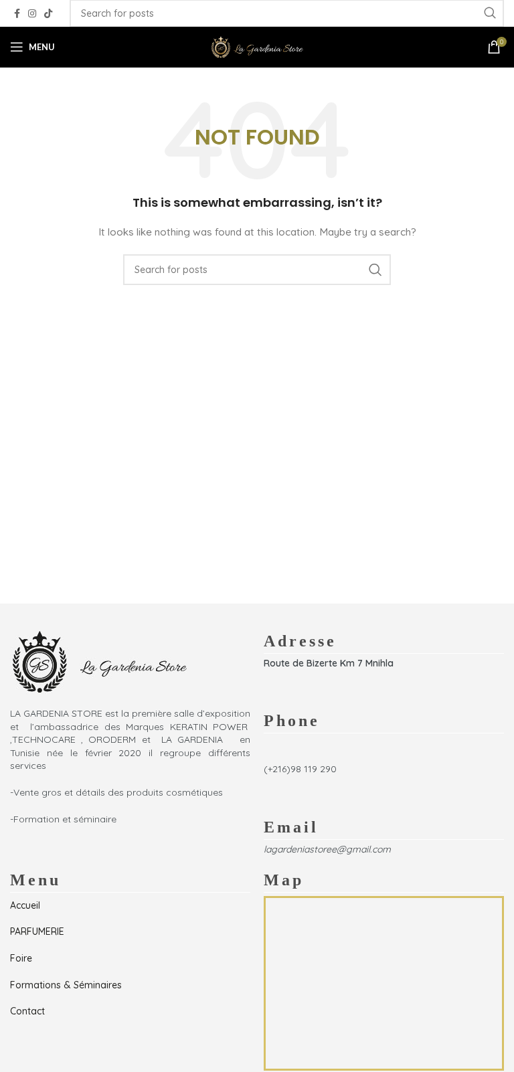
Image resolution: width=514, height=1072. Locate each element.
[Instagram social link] (32, 14)
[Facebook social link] (17, 14)
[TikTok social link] (48, 14)
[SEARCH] (375, 269)
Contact (27, 1011)
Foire (21, 958)
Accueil (25, 905)
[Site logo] (257, 46)
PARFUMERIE (37, 931)
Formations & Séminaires (66, 985)
